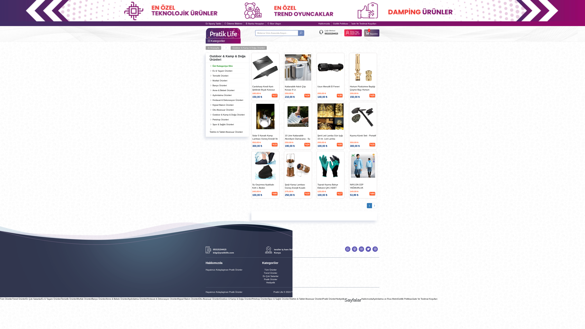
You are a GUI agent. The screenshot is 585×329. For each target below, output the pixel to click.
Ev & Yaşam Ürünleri (222, 71)
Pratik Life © (279, 292)
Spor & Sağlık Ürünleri (223, 124)
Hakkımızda (324, 23)
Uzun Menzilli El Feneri (328, 86)
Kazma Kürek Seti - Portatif (363, 135)
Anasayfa (214, 48)
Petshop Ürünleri (221, 119)
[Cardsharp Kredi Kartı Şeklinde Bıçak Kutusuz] (265, 67)
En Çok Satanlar (270, 276)
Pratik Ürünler (270, 279)
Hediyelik (270, 282)
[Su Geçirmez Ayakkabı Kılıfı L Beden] (265, 165)
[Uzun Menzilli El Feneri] (330, 67)
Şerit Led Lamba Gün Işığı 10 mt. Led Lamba (330, 137)
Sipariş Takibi (214, 23)
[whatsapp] (347, 249)
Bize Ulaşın (275, 23)
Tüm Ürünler (270, 270)
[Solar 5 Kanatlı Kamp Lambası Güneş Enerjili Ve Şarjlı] (265, 116)
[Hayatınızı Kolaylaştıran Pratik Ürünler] (223, 33)
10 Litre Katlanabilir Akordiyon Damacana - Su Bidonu (297, 137)
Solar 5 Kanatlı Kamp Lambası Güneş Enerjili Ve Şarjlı (265, 137)
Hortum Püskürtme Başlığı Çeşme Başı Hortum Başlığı (362, 88)
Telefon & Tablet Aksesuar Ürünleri (226, 132)
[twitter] (368, 249)
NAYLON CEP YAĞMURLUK (356, 186)
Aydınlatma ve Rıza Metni (385, 299)
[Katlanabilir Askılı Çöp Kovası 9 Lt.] (298, 67)
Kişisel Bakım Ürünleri (223, 105)
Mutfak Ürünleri (220, 80)
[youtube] (361, 249)
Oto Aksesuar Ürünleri (223, 110)
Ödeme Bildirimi (234, 23)
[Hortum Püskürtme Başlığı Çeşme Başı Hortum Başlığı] (363, 67)
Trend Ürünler (270, 273)
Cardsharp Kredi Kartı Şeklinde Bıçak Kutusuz (263, 88)
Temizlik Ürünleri (220, 75)
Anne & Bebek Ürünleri (223, 90)
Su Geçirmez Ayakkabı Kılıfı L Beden (263, 186)
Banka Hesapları (256, 23)
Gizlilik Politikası (340, 23)
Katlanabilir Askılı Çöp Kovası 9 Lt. (295, 88)
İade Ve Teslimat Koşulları (363, 23)
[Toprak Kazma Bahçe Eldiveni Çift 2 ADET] (330, 165)
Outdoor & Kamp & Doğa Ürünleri (249, 48)
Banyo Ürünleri (220, 85)
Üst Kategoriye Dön (223, 66)
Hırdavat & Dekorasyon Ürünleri (228, 100)
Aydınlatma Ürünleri (222, 95)
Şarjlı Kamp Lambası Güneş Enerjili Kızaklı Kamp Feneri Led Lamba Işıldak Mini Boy (297, 186)
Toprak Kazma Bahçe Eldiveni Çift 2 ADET (327, 186)
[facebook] (354, 249)
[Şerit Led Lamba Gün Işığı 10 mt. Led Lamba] (330, 116)
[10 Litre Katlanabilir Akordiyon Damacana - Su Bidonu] (298, 116)
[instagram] (375, 249)
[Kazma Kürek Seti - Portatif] (363, 116)
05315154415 (331, 33)
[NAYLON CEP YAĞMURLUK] (363, 165)
